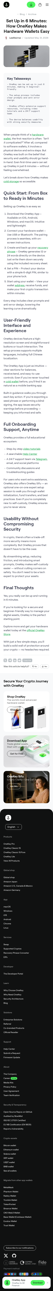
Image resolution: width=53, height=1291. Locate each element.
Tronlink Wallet (10, 1200)
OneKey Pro (9, 844)
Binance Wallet (11, 1208)
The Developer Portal (13, 974)
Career (7, 1078)
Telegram (41, 459)
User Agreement (11, 1091)
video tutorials (31, 448)
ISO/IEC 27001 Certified (15, 1120)
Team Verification (12, 1095)
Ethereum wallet (11, 1149)
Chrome (7, 923)
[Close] (47, 1283)
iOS (5, 915)
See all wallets (10, 1171)
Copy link (27, 660)
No (36, 666)
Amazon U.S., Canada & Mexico (18, 886)
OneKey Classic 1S (12, 848)
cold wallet (12, 381)
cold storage (11, 181)
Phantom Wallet (11, 1191)
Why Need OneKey (12, 994)
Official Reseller (11, 1032)
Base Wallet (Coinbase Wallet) (17, 1217)
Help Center (30, 453)
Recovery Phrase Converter (16, 953)
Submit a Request (12, 1053)
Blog (6, 1003)
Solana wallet (10, 1154)
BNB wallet (9, 1166)
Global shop (9, 877)
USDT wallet (9, 1162)
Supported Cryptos (12, 948)
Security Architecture (13, 999)
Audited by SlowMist (13, 1116)
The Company (10, 1074)
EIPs (6, 957)
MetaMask (8, 1187)
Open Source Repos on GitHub (18, 1112)
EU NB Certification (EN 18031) (17, 1124)
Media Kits (8, 1082)
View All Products (12, 861)
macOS (7, 907)
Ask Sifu (14, 786)
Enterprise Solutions (13, 1019)
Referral (7, 1024)
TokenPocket (10, 1204)
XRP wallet (8, 1158)
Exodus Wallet (10, 1221)
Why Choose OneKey (13, 990)
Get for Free (16, 753)
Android (7, 919)
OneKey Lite (9, 856)
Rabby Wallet (10, 1196)
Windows (8, 911)
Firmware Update (12, 1057)
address (19, 285)
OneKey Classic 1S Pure (14, 852)
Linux (6, 928)
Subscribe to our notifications (20, 1248)
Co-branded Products (14, 1028)
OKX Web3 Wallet (12, 1213)
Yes (45, 666)
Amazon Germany (12, 890)
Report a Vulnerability (13, 1129)
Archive (32, 14)
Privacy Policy (10, 1087)
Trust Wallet (9, 1225)
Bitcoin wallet (10, 1145)
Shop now (15, 709)
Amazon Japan (10, 881)
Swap (6, 944)
